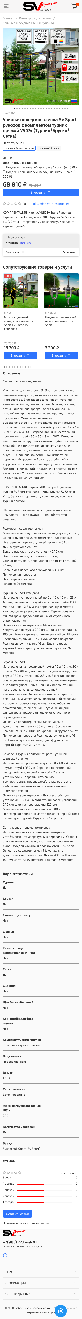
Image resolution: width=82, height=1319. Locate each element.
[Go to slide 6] (27, 108)
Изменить (25, 242)
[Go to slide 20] (65, 108)
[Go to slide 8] (33, 108)
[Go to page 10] (28, 367)
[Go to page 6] (17, 367)
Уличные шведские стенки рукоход (28, 23)
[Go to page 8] (22, 367)
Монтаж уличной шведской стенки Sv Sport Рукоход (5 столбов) (18, 322)
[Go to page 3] (9, 367)
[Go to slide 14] (49, 108)
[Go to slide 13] (46, 108)
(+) (42, 167)
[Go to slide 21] (67, 108)
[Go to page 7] (20, 367)
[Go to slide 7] (30, 108)
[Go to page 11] (30, 367)
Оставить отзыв (17, 1213)
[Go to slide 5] (25, 108)
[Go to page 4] (12, 367)
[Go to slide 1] (14, 108)
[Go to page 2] (6, 367)
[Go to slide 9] (35, 108)
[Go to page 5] (14, 367)
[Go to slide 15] (51, 108)
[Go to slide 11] (41, 108)
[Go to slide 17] (57, 108)
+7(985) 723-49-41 (20, 1241)
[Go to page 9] (25, 367)
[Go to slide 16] (54, 108)
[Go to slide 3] (19, 108)
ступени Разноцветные (19, 148)
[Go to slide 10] (38, 108)
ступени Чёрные (49, 148)
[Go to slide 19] (62, 108)
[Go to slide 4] (22, 108)
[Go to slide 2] (17, 108)
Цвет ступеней (13, 143)
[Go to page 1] (4, 367)
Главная (8, 18)
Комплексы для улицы (35, 18)
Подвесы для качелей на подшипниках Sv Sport (60, 320)
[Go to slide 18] (59, 108)
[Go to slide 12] (43, 108)
